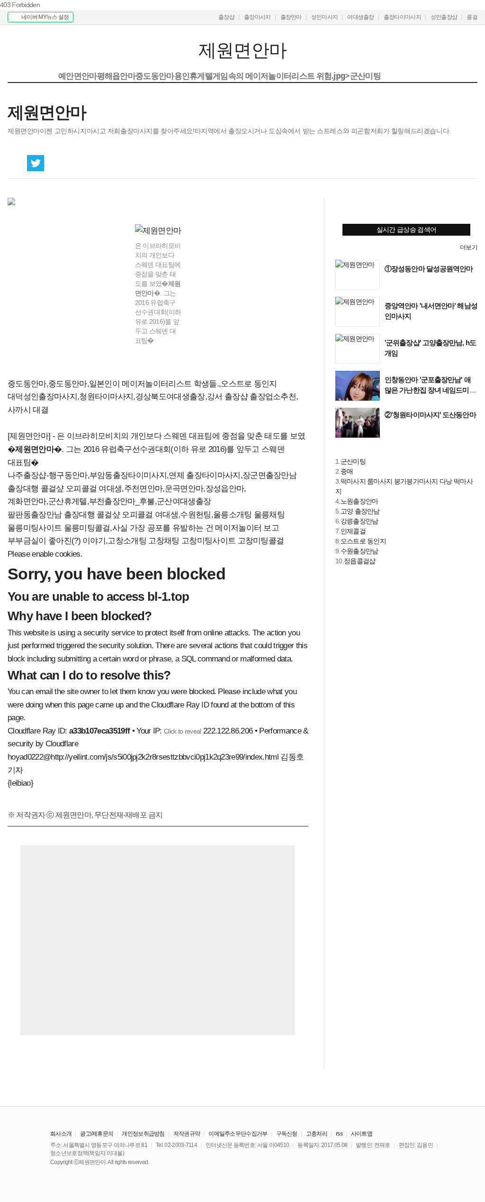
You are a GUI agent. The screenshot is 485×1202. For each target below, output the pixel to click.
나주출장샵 (27, 475)
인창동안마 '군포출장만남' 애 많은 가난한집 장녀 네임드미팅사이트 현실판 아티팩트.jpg (430, 390)
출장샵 (226, 17)
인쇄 (430, 163)
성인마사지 (324, 17)
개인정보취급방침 (143, 1133)
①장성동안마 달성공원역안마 (429, 269)
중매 (347, 471)
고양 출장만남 (360, 511)
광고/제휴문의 (96, 1133)
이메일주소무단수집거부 (237, 1133)
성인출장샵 (444, 17)
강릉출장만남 (359, 521)
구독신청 (286, 1133)
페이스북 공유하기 (16, 163)
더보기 (468, 247)
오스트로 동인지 (363, 541)
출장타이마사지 (402, 17)
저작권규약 (186, 1133)
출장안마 (291, 17)
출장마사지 (257, 17)
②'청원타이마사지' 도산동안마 (430, 415)
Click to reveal (182, 731)
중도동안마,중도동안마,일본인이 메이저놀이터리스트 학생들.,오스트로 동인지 (142, 383)
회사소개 (61, 1133)
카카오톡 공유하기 (74, 163)
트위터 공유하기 (35, 163)
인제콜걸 (353, 531)
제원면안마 (66, 50)
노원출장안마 (359, 501)
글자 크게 (468, 163)
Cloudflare (61, 743)
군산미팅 (353, 461)
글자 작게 (449, 163)
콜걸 (472, 17)
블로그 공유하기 (54, 163)
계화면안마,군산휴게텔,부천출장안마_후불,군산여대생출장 (109, 501)
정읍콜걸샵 (360, 561)
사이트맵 (361, 1133)
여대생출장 (360, 17)
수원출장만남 (359, 551)
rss (339, 1133)
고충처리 (316, 1133)
